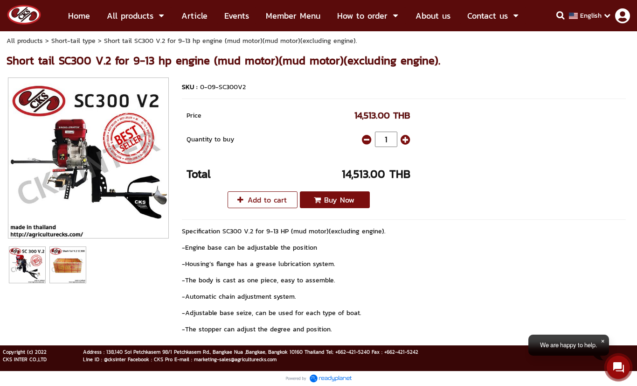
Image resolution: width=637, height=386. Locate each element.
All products (25, 41)
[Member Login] (622, 15)
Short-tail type (73, 41)
